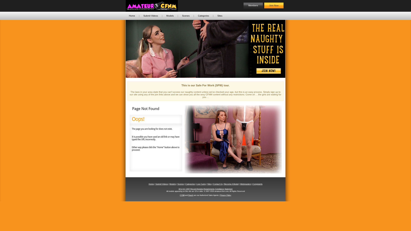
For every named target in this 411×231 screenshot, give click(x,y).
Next (290, 49)
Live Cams (201, 184)
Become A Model (231, 184)
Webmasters (245, 184)
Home (132, 15)
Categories (203, 15)
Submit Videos (150, 15)
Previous (121, 49)
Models (170, 15)
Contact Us (218, 184)
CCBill (182, 195)
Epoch (190, 195)
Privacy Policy (225, 195)
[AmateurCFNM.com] (152, 6)
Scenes (186, 15)
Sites (219, 15)
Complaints (257, 184)
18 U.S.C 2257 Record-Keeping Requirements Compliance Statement (205, 189)
